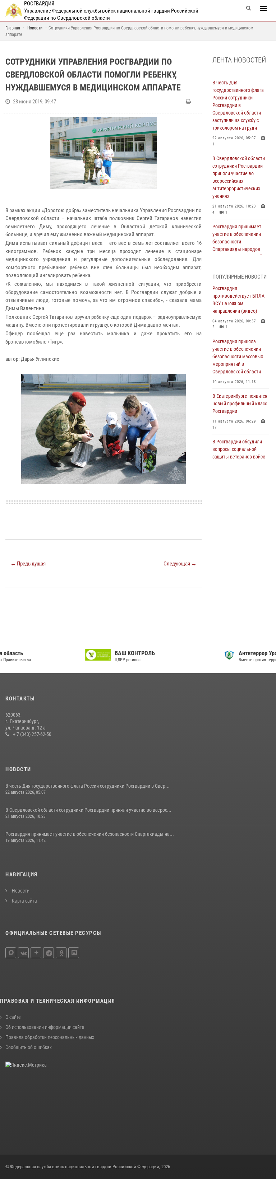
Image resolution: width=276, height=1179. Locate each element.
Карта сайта (24, 901)
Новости (20, 891)
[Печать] (189, 101)
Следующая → (180, 563)
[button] (195, 380)
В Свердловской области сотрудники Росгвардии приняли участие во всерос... (88, 810)
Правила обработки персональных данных (49, 1037)
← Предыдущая (28, 563)
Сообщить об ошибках (28, 1047)
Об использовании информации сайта (44, 1027)
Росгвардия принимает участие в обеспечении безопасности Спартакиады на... (89, 834)
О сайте (12, 1017)
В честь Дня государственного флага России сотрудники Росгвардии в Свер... (87, 786)
